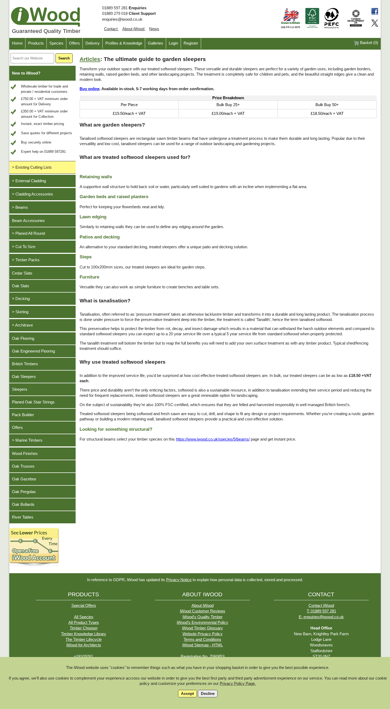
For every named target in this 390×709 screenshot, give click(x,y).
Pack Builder (23, 415)
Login (173, 43)
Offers (74, 43)
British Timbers (25, 364)
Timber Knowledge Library (83, 634)
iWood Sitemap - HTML (202, 645)
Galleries (155, 43)
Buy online (89, 89)
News (154, 29)
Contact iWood (321, 605)
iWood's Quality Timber (203, 617)
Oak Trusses (23, 466)
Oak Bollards (23, 504)
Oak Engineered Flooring (33, 351)
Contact (111, 29)
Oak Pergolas (24, 492)
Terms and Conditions (202, 639)
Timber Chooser (84, 628)
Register (191, 43)
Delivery (92, 43)
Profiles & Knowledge (123, 43)
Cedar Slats (22, 273)
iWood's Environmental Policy (202, 622)
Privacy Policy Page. (238, 683)
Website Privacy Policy (203, 634)
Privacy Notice (179, 580)
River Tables (22, 517)
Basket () (368, 43)
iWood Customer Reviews (202, 611)
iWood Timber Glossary (202, 628)
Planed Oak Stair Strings (33, 402)
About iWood (133, 29)
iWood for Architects (83, 645)
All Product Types (83, 622)
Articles (90, 59)
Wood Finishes (25, 453)
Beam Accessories (28, 221)
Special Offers (83, 605)
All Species (83, 617)
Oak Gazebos (24, 479)
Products (36, 43)
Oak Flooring (23, 338)
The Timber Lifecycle (84, 639)
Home (17, 43)
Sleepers (19, 389)
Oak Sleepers (24, 377)
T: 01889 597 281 (321, 611)
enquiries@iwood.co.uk (122, 19)
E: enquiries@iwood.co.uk (321, 617)
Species (56, 43)
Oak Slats (20, 286)
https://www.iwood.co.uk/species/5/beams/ (213, 439)
